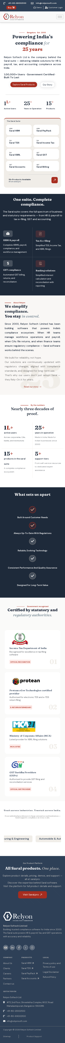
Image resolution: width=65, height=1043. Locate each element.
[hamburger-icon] (59, 17)
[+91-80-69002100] (4, 3)
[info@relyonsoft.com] (32, 3)
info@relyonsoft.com (46, 3)
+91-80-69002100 (17, 3)
